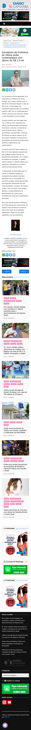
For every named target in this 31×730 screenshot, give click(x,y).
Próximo (23, 271)
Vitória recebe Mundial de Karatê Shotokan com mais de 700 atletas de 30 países (15, 392)
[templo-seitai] (15, 543)
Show (12, 504)
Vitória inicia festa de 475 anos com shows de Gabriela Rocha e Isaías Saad (15, 512)
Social (24, 67)
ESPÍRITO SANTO (9, 301)
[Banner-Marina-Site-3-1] (15, 15)
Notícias (14, 67)
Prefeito (20, 67)
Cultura (6, 381)
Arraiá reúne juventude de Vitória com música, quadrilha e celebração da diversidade (15, 430)
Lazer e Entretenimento (17, 501)
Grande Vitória (8, 67)
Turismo (18, 504)
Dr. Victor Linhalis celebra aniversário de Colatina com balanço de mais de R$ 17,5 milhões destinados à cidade (14, 629)
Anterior (7, 271)
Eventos (7, 343)
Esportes (7, 384)
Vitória (6, 386)
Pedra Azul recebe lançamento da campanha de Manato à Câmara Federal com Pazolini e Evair (14, 652)
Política (6, 303)
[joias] (15, 32)
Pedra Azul (14, 461)
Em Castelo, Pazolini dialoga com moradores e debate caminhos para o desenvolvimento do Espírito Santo (14, 311)
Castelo (6, 298)
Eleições (13, 298)
